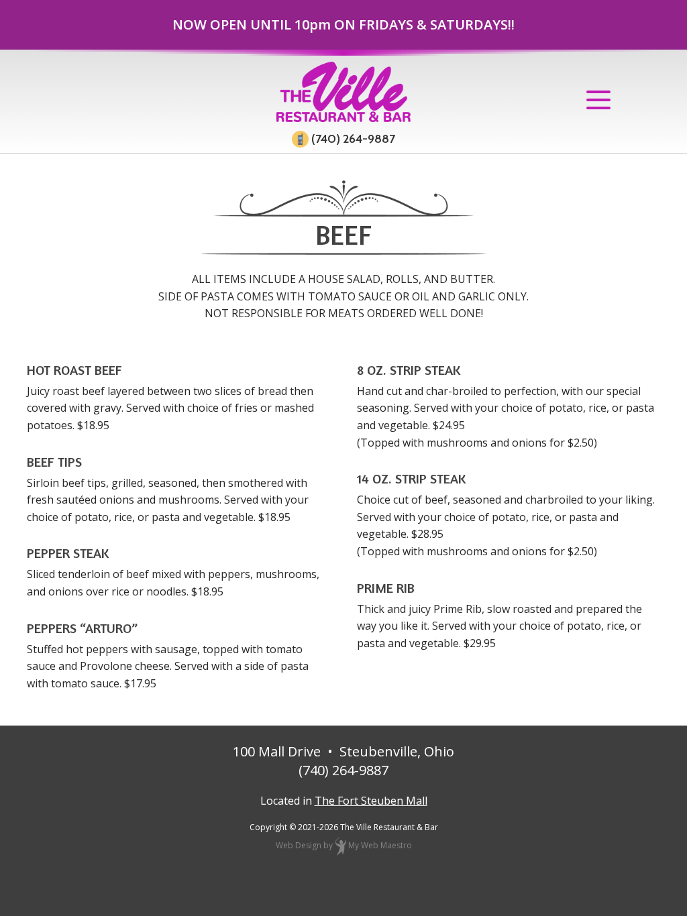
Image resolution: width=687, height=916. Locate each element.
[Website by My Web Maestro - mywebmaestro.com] (340, 845)
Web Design (298, 845)
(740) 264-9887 (352, 139)
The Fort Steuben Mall (371, 800)
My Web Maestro (380, 845)
